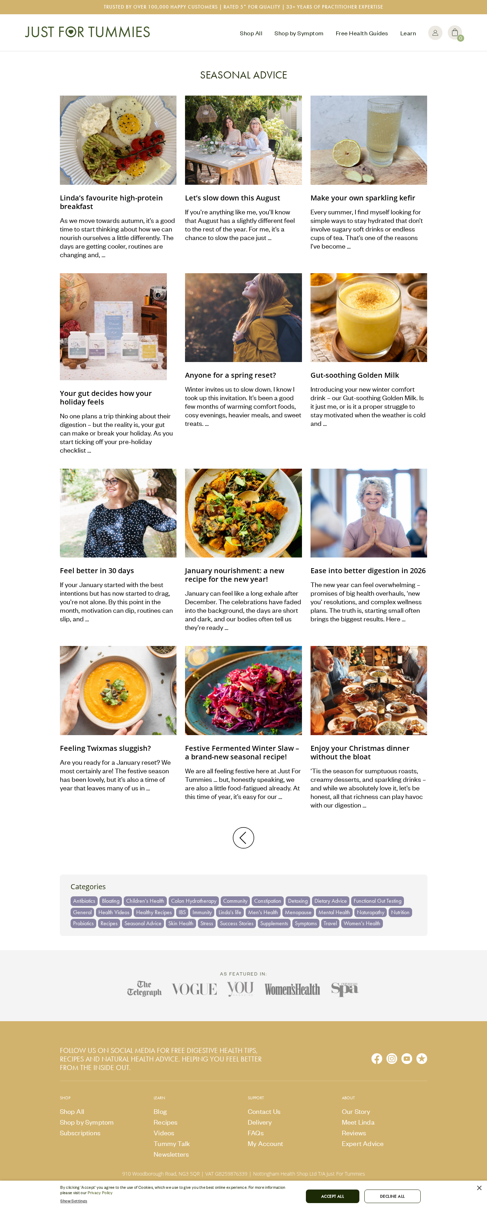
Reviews (354, 1132)
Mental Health (334, 912)
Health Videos (113, 912)
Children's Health (145, 901)
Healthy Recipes (154, 912)
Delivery (260, 1121)
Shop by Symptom (299, 33)
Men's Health (263, 912)
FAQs (256, 1132)
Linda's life (230, 912)
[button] (178, 1201)
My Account (435, 33)
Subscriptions (80, 1132)
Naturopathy (370, 912)
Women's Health (362, 923)
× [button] (479, 1188)
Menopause (298, 912)
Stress (206, 923)
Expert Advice (363, 1143)
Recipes (109, 923)
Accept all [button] (332, 1196)
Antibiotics (84, 901)
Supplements (274, 923)
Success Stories (236, 923)
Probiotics (83, 923)
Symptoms (306, 923)
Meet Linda (358, 1121)
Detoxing (298, 901)
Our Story (356, 1111)
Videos (164, 1132)
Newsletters (171, 1154)
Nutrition (400, 912)
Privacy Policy (100, 1193)
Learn (408, 33)
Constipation (267, 901)
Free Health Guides (362, 33)
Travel (330, 923)
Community (235, 901)
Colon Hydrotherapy (193, 901)
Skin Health (181, 923)
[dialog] (243, 1196)
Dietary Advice (330, 901)
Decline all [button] (392, 1196)
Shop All (251, 33)
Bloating (110, 901)
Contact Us (264, 1111)
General (82, 912)
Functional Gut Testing (377, 901)
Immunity (202, 912)
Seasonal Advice (143, 923)
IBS (182, 912)
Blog (160, 1111)
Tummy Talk (172, 1143)
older (243, 838)
